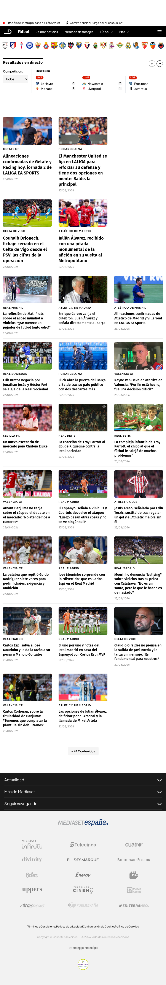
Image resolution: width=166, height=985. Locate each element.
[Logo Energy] (83, 875)
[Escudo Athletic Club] (5, 45)
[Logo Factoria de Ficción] (134, 859)
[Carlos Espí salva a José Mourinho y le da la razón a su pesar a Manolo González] (27, 621)
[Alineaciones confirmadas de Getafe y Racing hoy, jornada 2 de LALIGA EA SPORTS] (27, 131)
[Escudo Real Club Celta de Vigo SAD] (21, 45)
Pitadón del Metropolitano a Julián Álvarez (33, 23)
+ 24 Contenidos (83, 751)
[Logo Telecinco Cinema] (83, 890)
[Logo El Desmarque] (83, 859)
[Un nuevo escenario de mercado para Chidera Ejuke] (27, 417)
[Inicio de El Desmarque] (8, 32)
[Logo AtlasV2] (32, 905)
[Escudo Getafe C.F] (62, 45)
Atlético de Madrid (75, 231)
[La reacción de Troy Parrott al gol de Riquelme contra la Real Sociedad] (83, 417)
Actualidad (14, 779)
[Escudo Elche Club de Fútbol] (38, 45)
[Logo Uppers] (32, 890)
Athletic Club (126, 501)
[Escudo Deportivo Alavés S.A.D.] (29, 45)
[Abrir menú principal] (159, 32)
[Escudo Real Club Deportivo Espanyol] (46, 45)
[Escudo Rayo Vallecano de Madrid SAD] (103, 45)
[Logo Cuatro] (134, 844)
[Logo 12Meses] (134, 890)
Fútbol (23, 32)
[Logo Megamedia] (85, 948)
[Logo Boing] (32, 875)
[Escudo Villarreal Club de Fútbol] (161, 45)
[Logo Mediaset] (83, 825)
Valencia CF (124, 373)
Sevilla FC (11, 435)
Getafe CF (11, 149)
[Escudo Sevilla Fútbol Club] (144, 45)
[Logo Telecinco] (83, 844)
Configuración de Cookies (99, 926)
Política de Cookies (127, 926)
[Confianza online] (83, 968)
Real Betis (67, 435)
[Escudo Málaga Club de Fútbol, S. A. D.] (79, 45)
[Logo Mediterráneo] (134, 905)
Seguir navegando (21, 803)
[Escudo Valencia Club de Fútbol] (152, 45)
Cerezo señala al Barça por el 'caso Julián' (96, 23)
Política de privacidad (69, 926)
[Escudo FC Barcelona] (54, 45)
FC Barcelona (70, 149)
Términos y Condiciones (41, 926)
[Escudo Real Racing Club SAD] (95, 45)
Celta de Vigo (14, 231)
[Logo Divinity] (32, 859)
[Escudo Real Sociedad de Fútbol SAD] (136, 45)
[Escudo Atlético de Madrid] (13, 45)
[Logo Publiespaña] (83, 905)
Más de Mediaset (19, 791)
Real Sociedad (15, 373)
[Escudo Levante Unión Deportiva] (70, 45)
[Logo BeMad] (134, 875)
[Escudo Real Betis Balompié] (120, 45)
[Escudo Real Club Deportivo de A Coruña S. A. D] (111, 45)
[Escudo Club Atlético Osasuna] (87, 45)
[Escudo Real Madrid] (128, 45)
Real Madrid (13, 307)
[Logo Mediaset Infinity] (32, 844)
